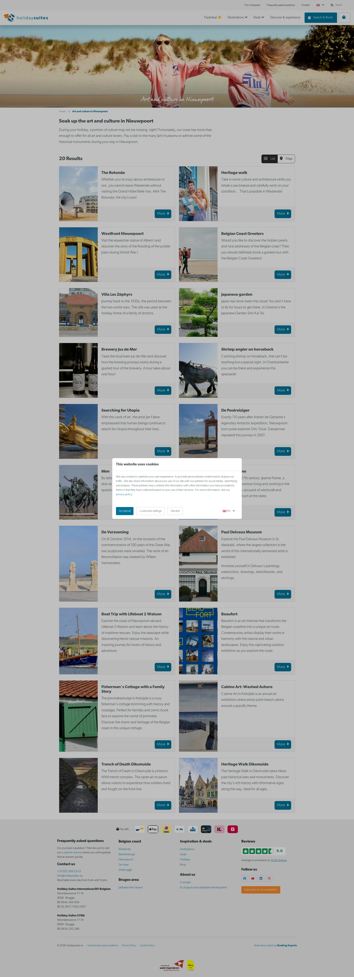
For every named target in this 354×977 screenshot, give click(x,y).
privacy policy (124, 494)
